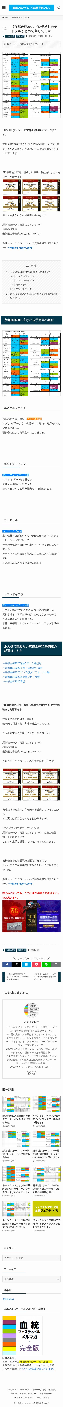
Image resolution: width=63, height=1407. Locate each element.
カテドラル (21, 284)
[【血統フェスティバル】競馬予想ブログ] (31, 7)
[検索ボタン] (59, 7)
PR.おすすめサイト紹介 (23, 1398)
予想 (44, 1390)
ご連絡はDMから (42, 1398)
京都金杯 (20, 36)
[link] (29, 1073)
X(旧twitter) (8, 1299)
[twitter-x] (34, 1073)
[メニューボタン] (3, 7)
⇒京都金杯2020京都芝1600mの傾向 (22, 667)
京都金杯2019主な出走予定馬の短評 (30, 272)
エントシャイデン (25, 280)
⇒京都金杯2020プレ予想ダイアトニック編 (26, 672)
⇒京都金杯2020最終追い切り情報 (21, 676)
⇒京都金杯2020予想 (13, 681)
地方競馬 (52, 1390)
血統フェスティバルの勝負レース (24, 1394)
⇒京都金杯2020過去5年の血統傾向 (21, 663)
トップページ (12, 1390)
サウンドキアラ (24, 289)
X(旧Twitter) (36, 1390)
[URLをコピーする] (56, 964)
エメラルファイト (25, 276)
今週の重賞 (10, 36)
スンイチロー (31, 1021)
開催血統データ (46, 1394)
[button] (7, 964)
